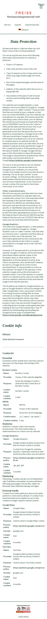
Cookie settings (23, 616)
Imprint (18, 24)
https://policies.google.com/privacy (25, 160)
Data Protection (32, 24)
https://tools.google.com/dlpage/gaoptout (22, 315)
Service (7, 24)
